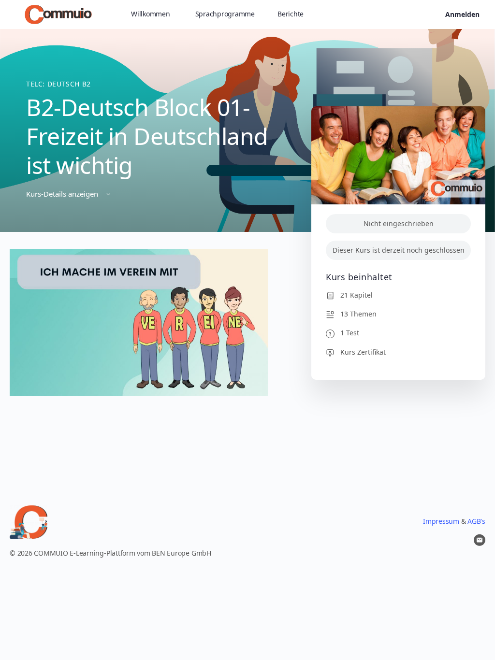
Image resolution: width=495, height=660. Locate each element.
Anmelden (462, 14)
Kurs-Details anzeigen (63, 194)
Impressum (441, 521)
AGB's (476, 521)
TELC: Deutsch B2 (58, 83)
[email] (479, 540)
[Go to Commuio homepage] (58, 13)
